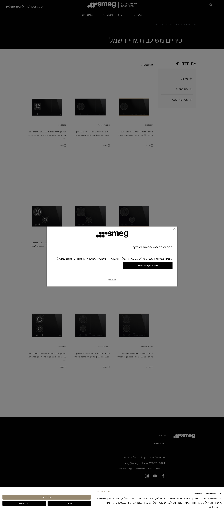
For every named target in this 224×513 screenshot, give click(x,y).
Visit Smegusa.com (148, 265)
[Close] (174, 229)
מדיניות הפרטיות (103, 491)
